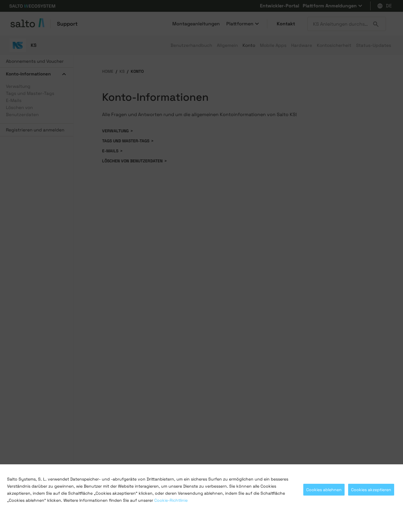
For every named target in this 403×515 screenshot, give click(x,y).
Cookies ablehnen (324, 489)
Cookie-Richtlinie (171, 500)
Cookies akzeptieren (371, 489)
